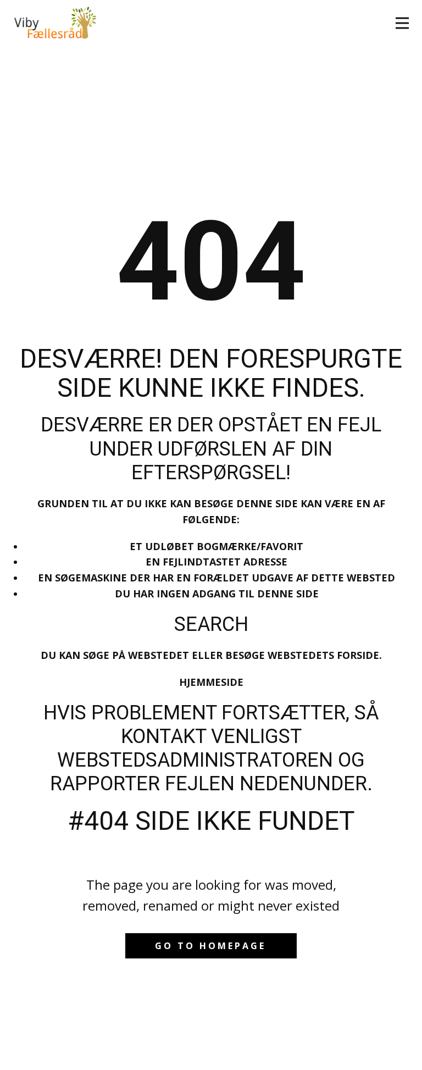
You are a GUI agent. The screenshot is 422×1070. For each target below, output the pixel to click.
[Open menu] (402, 23)
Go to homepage (210, 946)
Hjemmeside (211, 682)
